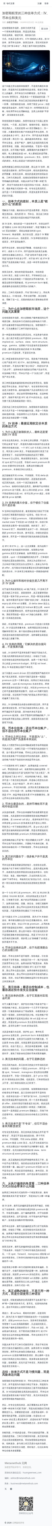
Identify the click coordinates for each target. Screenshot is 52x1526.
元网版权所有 (18, 1522)
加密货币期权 (12, 22)
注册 (40, 3)
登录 (46, 3)
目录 (45, 28)
